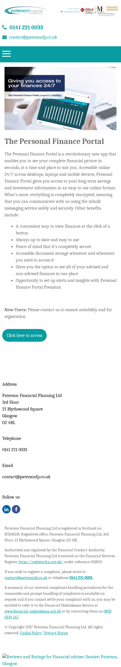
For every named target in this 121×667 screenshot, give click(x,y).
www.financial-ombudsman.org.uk (33, 611)
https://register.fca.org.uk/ (41, 562)
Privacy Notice (56, 633)
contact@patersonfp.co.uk (33, 37)
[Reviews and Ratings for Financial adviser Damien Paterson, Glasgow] (60, 663)
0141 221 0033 (26, 27)
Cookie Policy (30, 633)
